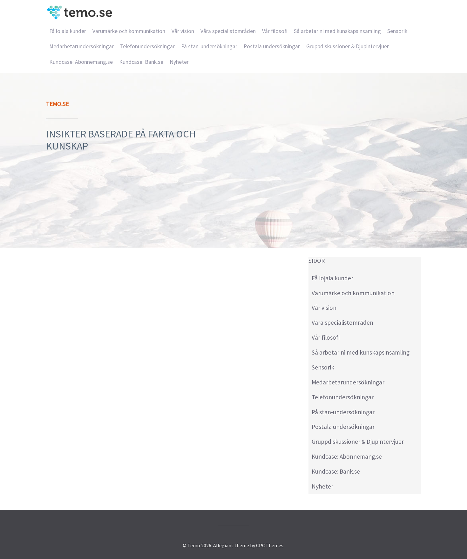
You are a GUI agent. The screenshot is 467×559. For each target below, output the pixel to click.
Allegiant (223, 545)
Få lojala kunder (67, 31)
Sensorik (397, 31)
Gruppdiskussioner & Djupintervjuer (347, 46)
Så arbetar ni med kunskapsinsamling (337, 31)
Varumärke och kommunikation (128, 31)
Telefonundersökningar (147, 46)
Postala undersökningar (272, 46)
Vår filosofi (275, 31)
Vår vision (183, 31)
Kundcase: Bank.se (141, 61)
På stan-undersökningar (209, 46)
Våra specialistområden (228, 31)
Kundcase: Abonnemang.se (81, 61)
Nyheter (179, 61)
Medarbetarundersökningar (81, 46)
